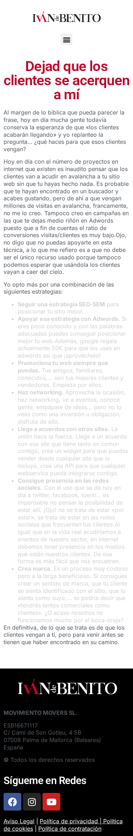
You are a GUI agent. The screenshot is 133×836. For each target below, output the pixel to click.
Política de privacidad (69, 821)
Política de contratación (69, 828)
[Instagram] (32, 802)
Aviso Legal (19, 821)
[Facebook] (12, 802)
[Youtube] (51, 802)
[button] (66, 39)
